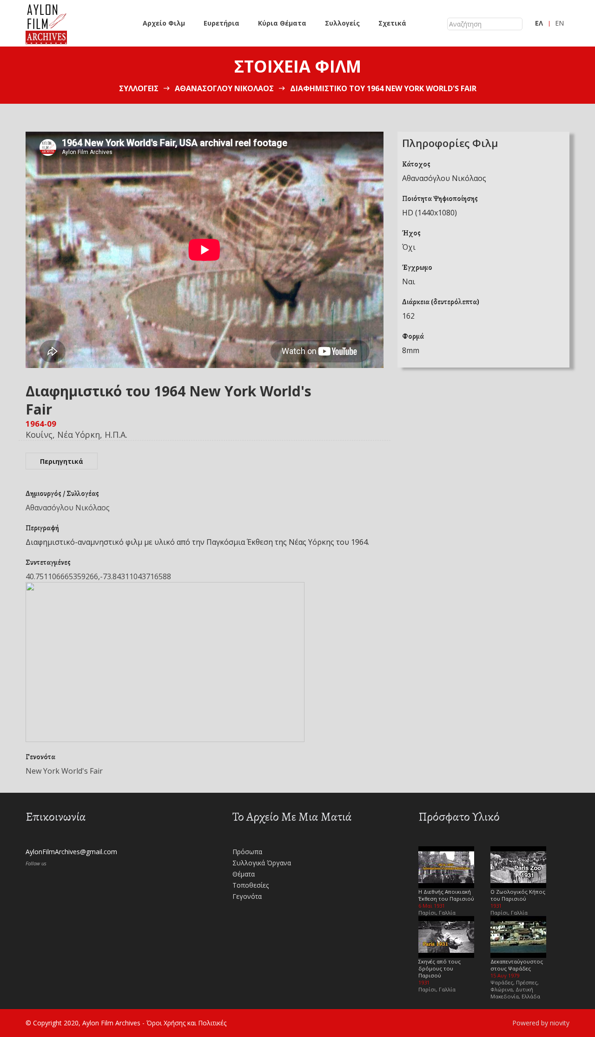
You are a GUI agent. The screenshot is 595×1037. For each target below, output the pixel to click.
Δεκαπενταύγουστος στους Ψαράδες (516, 965)
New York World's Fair (64, 771)
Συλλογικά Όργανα (261, 862)
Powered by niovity (540, 1022)
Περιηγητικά (61, 461)
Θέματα (243, 874)
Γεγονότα (247, 896)
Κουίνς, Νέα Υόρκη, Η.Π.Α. (76, 434)
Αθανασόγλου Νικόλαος (224, 88)
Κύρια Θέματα (282, 23)
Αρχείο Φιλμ (164, 23)
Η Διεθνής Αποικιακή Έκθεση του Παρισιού (446, 895)
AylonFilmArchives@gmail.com (71, 851)
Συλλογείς (342, 23)
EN (559, 23)
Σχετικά (392, 23)
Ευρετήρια (221, 23)
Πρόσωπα (247, 851)
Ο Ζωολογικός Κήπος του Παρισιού (517, 895)
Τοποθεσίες (250, 885)
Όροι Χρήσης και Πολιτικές (186, 1022)
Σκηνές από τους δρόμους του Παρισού (439, 968)
